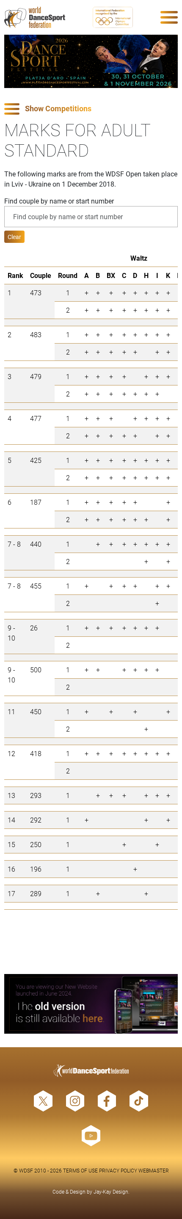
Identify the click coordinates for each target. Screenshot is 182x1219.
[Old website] (91, 1004)
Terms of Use (80, 1170)
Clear (14, 237)
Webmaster (153, 1170)
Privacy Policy (118, 1170)
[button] (91, 109)
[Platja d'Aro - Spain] (91, 61)
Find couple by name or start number (59, 200)
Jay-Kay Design (111, 1191)
